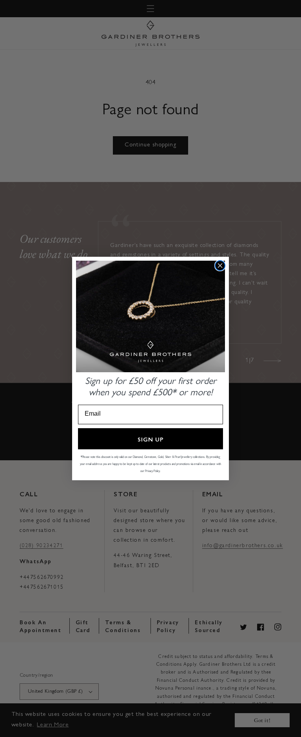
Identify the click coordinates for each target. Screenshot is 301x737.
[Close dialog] (220, 265)
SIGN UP (151, 439)
